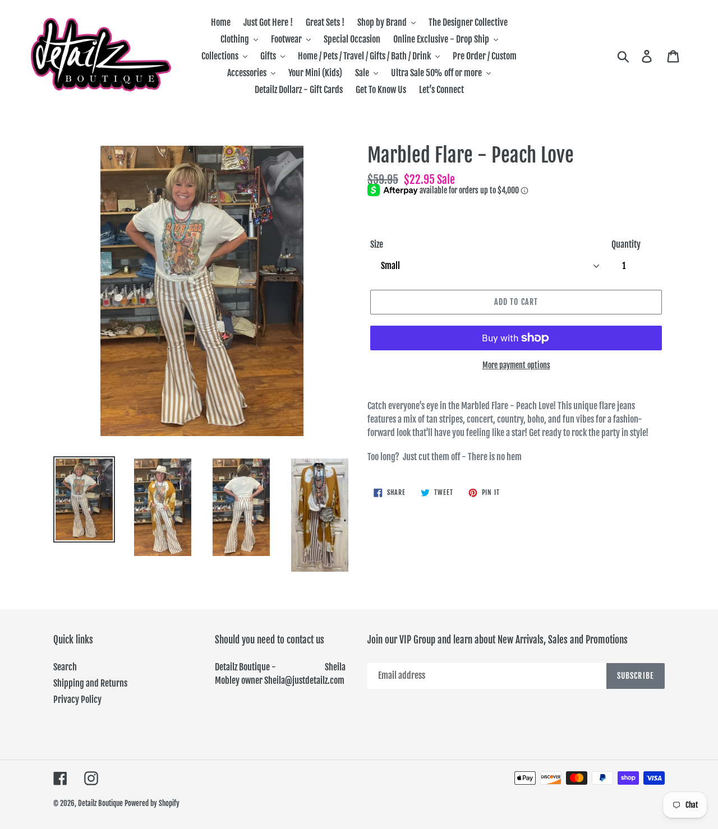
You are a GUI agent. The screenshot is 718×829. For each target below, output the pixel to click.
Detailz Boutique (100, 803)
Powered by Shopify (152, 803)
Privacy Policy (77, 699)
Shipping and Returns (90, 683)
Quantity (626, 244)
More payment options (516, 365)
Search (65, 667)
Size (376, 244)
